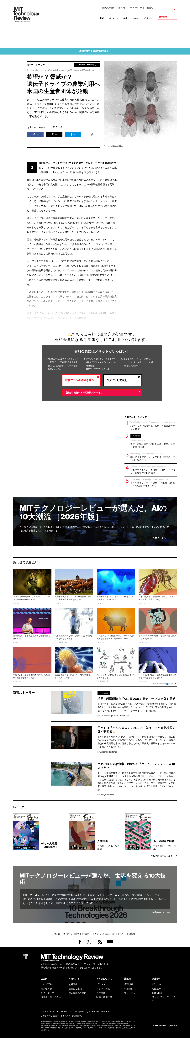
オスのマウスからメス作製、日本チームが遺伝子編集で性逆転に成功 (152, 470)
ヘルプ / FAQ (47, 984)
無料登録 (163, 16)
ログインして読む (116, 380)
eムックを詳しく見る (162, 856)
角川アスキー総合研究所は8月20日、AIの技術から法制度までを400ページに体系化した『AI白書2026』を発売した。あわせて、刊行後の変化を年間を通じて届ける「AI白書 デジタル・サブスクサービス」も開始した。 (137, 707)
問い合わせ (46, 988)
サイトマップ (47, 993)
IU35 (102, 18)
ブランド (100, 984)
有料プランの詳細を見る (79, 380)
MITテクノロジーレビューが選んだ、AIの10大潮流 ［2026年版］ (93, 512)
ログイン (122, 8)
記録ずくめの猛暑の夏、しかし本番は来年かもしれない (153, 425)
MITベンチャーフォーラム (164, 998)
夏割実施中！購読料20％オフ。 (95, 51)
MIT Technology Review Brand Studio (114, 716)
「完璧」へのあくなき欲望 (108, 845)
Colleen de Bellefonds (108, 752)
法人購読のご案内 (77, 993)
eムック (136, 18)
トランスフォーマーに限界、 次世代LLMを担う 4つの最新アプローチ (152, 483)
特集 (126, 18)
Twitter (89, 944)
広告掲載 (100, 993)
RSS (99, 944)
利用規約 (128, 988)
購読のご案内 (108, 8)
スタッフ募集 (103, 988)
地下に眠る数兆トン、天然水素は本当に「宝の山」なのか (152, 456)
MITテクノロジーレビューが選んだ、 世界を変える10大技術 (93, 878)
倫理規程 (128, 984)
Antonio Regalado (38, 127)
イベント (148, 18)
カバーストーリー (36, 64)
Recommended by (159, 683)
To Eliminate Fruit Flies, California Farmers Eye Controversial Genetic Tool (61, 70)
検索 (149, 8)
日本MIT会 (157, 993)
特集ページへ (159, 538)
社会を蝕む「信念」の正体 (164, 845)
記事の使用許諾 (104, 997)
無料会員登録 (109, 944)
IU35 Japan (157, 984)
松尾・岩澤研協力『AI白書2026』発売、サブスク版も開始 (152, 441)
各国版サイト (158, 988)
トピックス (113, 18)
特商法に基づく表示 (51, 997)
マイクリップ (136, 8)
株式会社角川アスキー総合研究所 (67, 1016)
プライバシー (131, 993)
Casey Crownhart (107, 795)
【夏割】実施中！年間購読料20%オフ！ (85, 392)
